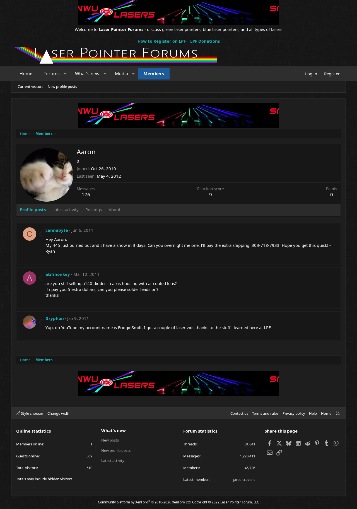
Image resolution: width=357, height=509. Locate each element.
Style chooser (31, 413)
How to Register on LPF (162, 41)
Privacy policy (294, 413)
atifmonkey (57, 274)
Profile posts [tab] (33, 209)
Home (26, 74)
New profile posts (62, 86)
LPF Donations (205, 41)
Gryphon (54, 318)
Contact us (239, 413)
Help (313, 413)
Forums (52, 74)
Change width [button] (59, 413)
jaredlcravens (244, 479)
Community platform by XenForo (144, 502)
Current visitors (30, 86)
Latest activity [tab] (65, 209)
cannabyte (56, 230)
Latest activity (112, 460)
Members (153, 74)
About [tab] (114, 209)
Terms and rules (265, 413)
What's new (87, 74)
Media (121, 74)
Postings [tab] (93, 209)
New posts (110, 440)
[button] (65, 73)
